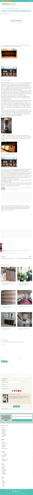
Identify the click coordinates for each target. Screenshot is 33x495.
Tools (3, 444)
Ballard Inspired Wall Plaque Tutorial (25, 257)
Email (19, 358)
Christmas (3, 466)
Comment (3, 344)
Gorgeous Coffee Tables (23, 306)
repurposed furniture (25, 188)
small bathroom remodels (17, 188)
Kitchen (3, 427)
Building (2, 439)
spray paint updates (28, 188)
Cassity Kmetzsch (7, 13)
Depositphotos (11, 408)
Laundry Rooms (4, 434)
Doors (3, 447)
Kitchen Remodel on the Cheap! (7, 257)
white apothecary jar (7, 169)
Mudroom (3, 433)
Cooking (3, 477)
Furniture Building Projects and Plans (12, 8)
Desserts (3, 486)
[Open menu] (30, 4)
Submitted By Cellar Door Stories (16, 21)
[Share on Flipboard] (1, 251)
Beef (3, 479)
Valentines (3, 467)
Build (4, 8)
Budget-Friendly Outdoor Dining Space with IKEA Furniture (24, 284)
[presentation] (8, 274)
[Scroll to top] (2, 488)
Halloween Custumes (5, 459)
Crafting (2, 451)
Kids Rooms (4, 435)
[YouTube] (18, 491)
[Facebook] (13, 491)
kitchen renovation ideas (12, 188)
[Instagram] (15, 491)
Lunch (3, 484)
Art (2, 457)
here (14, 209)
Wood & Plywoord (4, 448)
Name (2, 358)
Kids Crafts (4, 456)
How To (3, 458)
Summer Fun (4, 470)
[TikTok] (20, 491)
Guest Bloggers (26, 250)
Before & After (4, 445)
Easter (3, 468)
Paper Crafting (4, 454)
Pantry (3, 428)
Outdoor (3, 436)
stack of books (5, 173)
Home (2, 8)
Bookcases (3, 253)
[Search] (30, 376)
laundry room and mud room (16, 82)
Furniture (8, 253)
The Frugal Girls (17, 45)
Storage (16, 253)
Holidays (3, 464)
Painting (12, 253)
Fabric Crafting (4, 455)
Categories (4, 380)
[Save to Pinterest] (1, 244)
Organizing (3, 446)
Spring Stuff (4, 469)
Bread (3, 485)
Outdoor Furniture (5, 443)
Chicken (3, 480)
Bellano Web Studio (22, 493)
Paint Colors (4, 460)
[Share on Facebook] (1, 246)
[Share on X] (1, 249)
